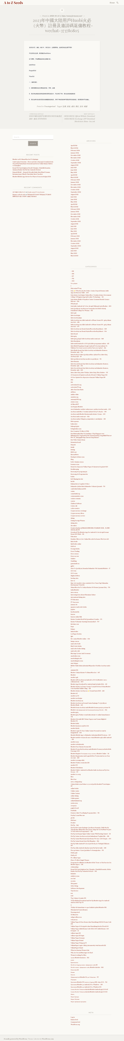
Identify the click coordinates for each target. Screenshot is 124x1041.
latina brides (74, 631)
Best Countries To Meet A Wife (80, 431)
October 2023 (75, 160)
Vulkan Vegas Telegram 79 (79, 943)
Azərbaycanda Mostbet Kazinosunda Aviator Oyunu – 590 (88, 414)
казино (72, 960)
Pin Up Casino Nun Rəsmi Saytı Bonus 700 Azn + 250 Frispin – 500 (91, 838)
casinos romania (76, 498)
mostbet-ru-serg (76, 774)
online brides (75, 788)
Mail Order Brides (76, 646)
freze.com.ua (74, 554)
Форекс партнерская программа (78, 1001)
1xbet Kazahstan (75, 341)
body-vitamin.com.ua (77, 462)
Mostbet (73, 675)
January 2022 (75, 211)
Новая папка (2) (75, 970)
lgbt (72, 636)
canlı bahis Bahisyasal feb (78, 489)
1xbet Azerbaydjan (76, 318)
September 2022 (76, 192)
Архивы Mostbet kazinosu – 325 (80, 957)
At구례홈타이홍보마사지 (19, 192)
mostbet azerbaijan (76, 698)
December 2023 (75, 155)
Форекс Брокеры (75, 997)
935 (72, 382)
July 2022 (74, 197)
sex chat (73, 878)
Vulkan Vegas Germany (78, 938)
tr (71, 905)
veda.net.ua (74, 919)
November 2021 (75, 216)
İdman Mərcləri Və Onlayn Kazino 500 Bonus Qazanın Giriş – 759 (90, 587)
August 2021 (74, 224)
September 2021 (76, 221)
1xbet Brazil (74, 334)
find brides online (76, 544)
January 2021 (75, 238)
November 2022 (76, 187)
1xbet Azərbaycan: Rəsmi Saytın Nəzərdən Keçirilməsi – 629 (89, 329)
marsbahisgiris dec (76, 658)
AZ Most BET (75, 404)
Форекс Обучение (75, 999)
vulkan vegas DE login (77, 935)
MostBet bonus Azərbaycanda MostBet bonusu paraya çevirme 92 (90, 707)
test (72, 893)
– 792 (72, 278)
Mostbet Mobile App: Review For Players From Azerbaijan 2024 (32, 176)
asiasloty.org (74, 397)
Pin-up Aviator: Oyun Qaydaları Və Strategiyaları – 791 (87, 850)
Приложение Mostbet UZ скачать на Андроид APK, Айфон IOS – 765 (89, 982)
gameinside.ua (75, 563)
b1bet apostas (75, 421)
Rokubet (73, 873)
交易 (64, 106)
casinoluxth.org (75, 493)
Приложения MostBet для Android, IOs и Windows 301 (86, 987)
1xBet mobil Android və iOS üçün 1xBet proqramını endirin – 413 (90, 343)
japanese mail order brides (79, 607)
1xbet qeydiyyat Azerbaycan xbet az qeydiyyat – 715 (86, 359)
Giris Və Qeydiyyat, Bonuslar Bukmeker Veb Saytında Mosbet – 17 (90, 568)
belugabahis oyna (76, 429)
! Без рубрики (74, 283)
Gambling (74, 561)
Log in (73, 1017)
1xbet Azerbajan (75, 315)
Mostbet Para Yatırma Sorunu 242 (81, 747)
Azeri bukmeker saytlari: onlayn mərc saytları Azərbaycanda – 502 (91, 409)
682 (72, 380)
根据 (85, 106)
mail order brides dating (78, 648)
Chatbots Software (76, 503)
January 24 (74, 604)
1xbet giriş (74, 336)
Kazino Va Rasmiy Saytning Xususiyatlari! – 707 (85, 621)
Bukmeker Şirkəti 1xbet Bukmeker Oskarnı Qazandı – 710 (88, 486)
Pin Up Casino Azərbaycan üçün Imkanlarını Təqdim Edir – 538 (90, 836)
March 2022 (74, 206)
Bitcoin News (75, 454)
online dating (75, 796)
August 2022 (74, 194)
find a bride (74, 541)
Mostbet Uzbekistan (77, 767)
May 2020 (74, 253)
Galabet (73, 558)
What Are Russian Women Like (80, 950)
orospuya (74, 805)
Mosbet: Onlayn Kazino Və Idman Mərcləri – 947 (85, 672)
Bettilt (72, 447)
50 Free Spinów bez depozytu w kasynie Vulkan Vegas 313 (88, 377)
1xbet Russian (75, 361)
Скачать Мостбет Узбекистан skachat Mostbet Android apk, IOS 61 (89, 992)
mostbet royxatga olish (77, 760)
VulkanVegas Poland (77, 948)
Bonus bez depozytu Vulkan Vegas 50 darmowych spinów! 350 (89, 467)
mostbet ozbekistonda (77, 744)
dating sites (74, 523)
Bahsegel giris (75, 426)
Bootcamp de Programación (79, 474)
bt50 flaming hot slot (77, 479)
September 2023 (76, 162)
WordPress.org (75, 1024)
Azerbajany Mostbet (77, 406)
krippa (73, 629)
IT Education (75, 599)
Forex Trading (75, 551)
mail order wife (75, 651)
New (72, 777)
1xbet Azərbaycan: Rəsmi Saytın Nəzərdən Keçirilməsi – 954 (89, 331)
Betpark (73, 444)
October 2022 (75, 189)
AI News (73, 392)
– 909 (72, 281)
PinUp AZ (74, 855)
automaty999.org (76, 399)
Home (112, 3)
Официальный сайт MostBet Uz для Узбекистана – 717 (85, 977)
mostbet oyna (75, 742)
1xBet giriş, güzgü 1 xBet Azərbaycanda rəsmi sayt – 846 (87, 338)
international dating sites (78, 597)
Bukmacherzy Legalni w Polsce (80, 484)
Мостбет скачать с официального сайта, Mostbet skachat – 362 (87, 967)
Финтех (72, 994)
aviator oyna (74, 402)
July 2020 (74, 251)
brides (72, 476)
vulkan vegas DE (76, 933)
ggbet (72, 566)
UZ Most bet (74, 914)
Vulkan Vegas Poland (77, 940)
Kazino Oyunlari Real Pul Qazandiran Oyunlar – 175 (86, 619)
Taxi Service (74, 891)
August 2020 (74, 248)
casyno (73, 501)
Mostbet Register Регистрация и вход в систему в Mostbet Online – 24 (90, 753)
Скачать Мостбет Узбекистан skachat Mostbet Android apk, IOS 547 (89, 989)
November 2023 (76, 158)
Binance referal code (19, 194)
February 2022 (75, 209)
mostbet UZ (74, 765)
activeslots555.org (76, 385)
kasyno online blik (76, 617)
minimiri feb (74, 670)
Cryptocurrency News (77, 513)
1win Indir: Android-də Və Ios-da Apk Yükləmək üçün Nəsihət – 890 (91, 306)
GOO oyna (74, 573)
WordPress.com (48, 1039)
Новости (73, 975)
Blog (72, 459)
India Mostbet (75, 590)
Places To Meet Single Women (80, 860)
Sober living (74, 886)
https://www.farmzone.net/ (72, 16)
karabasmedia (75, 612)
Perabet (73, 823)
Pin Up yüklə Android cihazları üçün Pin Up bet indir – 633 (88, 848)
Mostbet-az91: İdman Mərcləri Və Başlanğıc (25, 159)
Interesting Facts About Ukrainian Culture (83, 595)
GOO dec (73, 571)
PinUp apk (74, 853)
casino (73, 491)
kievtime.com (75, 624)
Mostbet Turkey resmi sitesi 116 (80, 762)
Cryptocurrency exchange (79, 511)
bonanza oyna (75, 464)
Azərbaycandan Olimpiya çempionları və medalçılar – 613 (88, 419)
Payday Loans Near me (78, 815)
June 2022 (74, 199)
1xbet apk (73, 313)
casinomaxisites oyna (77, 496)
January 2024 (75, 153)
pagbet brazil (75, 808)
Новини (72, 972)
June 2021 (74, 229)
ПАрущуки (73, 979)
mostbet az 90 (75, 696)
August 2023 (74, 165)
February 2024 (75, 150)
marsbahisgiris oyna (77, 661)
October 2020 (75, 243)
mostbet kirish (75, 728)
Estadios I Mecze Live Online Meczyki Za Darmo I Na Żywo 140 (90, 539)
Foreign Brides (75, 549)
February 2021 (75, 236)
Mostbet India (75, 723)
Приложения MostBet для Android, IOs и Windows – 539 (87, 984)
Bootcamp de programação (79, 471)
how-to (73, 580)
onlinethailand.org (76, 800)
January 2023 (75, 182)
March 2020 (74, 255)
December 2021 (75, 214)
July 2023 (74, 167)
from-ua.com (75, 556)
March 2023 (74, 177)
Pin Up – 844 (75, 825)
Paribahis (73, 810)
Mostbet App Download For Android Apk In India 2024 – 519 (89, 684)
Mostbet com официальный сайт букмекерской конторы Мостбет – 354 (89, 710)
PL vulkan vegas (76, 857)
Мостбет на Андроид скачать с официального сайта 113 (84, 965)
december (74, 525)
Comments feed (75, 1022)
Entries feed (74, 1019)
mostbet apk (74, 677)
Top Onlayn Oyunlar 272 (78, 898)
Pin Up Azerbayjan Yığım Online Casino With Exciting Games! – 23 (91, 834)
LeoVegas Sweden (76, 634)
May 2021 (74, 231)
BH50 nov (74, 452)
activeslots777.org (76, 387)
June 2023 (74, 170)
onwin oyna (74, 803)
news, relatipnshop (76, 781)
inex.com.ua (74, 592)
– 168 (72, 271)
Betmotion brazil (76, 442)
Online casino (75, 791)
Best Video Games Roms (78, 440)
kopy (72, 626)
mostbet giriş (74, 712)
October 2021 (75, 219)
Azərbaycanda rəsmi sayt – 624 (80, 416)
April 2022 (74, 204)
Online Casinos (75, 793)
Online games (75, 798)
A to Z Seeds (13, 2)
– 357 (72, 276)
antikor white (75, 394)
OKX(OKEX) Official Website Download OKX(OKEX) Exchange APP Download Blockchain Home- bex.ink (79, 118)
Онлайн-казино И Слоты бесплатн (36, 192)
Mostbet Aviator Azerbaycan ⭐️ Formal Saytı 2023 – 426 (87, 691)
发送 (68, 106)
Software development (77, 888)
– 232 (72, 273)
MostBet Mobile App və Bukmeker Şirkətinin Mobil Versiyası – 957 (91, 735)
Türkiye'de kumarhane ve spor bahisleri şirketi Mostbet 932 (88, 907)
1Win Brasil (74, 303)
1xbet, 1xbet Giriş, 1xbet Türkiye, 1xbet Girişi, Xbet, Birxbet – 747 (89, 372)
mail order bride (76, 644)
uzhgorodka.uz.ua (76, 917)
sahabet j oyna (75, 876)
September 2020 (76, 246)
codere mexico (75, 508)
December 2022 (76, 184)
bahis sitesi (74, 424)
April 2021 (74, 233)
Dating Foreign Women (78, 520)
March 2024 (74, 148)
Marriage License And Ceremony (81, 653)
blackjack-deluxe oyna (77, 457)
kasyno (73, 614)
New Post (73, 779)
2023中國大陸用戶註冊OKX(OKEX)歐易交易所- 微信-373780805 (45, 116)
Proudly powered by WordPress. (15, 1039)
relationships (75, 867)
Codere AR (74, 506)
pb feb (73, 818)
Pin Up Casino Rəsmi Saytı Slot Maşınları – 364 (85, 841)
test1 (72, 895)
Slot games (74, 883)
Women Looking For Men (78, 955)
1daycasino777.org (76, 288)
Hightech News (75, 575)
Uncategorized (49, 106)
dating (72, 518)
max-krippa (74, 663)
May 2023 (74, 172)
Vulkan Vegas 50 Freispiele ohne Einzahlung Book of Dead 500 (90, 926)
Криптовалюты (74, 962)
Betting (73, 449)
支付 (81, 106)
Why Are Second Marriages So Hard (82, 952)
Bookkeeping (75, 469)
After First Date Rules (77, 389)
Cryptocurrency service (78, 516)
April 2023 (74, 175)
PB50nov (73, 820)
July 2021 (73, 226)
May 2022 (74, 202)
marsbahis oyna (75, 656)
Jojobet (73, 609)
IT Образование (75, 602)
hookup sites (74, 578)
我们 (77, 106)
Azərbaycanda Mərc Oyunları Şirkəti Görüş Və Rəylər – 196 (88, 411)
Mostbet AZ (74, 693)
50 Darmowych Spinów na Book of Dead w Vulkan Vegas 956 (89, 375)
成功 (72, 106)
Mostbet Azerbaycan (77, 700)
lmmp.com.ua (75, 641)
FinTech (73, 546)
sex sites (73, 881)
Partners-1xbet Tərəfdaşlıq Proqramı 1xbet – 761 (85, 813)
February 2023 (75, 180)
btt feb (72, 481)
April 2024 (74, 145)
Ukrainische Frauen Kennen (79, 910)
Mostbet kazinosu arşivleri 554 (80, 726)
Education (74, 536)
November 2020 (76, 241)
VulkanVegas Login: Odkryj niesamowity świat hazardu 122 (88, 945)
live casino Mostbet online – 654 (80, 639)
